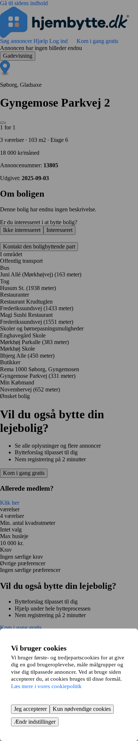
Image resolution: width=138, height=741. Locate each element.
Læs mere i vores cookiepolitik (46, 686)
